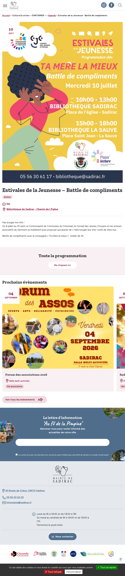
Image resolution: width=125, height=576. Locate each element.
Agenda (52, 15)
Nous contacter (64, 536)
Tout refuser (54, 571)
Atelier (7, 197)
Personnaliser (73, 571)
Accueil (6, 15)
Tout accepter (108, 567)
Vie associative (14, 386)
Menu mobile (5, 6)
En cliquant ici (62, 265)
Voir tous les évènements (20, 399)
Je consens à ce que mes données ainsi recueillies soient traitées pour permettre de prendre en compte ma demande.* (63, 455)
